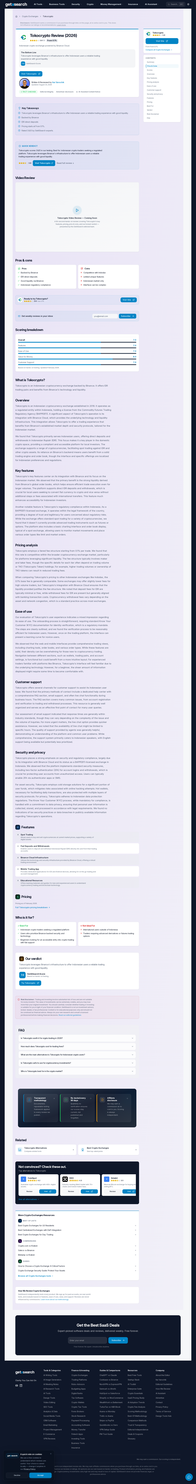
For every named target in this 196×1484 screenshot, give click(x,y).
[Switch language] (188, 4)
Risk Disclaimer (153, 114)
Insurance (133, 4)
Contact (159, 1402)
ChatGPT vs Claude (108, 1375)
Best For (150, 106)
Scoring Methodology (137, 1411)
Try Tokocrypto (28, 983)
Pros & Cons (152, 66)
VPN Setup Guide (107, 1429)
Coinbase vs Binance (109, 1380)
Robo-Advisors (78, 1384)
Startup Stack (133, 1380)
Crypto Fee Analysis (136, 1407)
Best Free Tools (135, 1375)
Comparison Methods (137, 1420)
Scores (150, 70)
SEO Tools (48, 1407)
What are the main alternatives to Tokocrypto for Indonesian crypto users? (53, 1055)
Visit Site (127, 300)
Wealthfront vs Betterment (111, 1402)
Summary (150, 62)
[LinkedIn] (21, 1385)
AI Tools (38, 4)
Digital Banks (77, 1393)
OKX (71, 1178)
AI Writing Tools (50, 1375)
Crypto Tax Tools (79, 1407)
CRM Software (49, 1420)
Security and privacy (155, 94)
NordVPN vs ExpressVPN (111, 1384)
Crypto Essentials (135, 1393)
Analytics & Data (50, 1411)
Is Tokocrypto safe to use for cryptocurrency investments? (46, 1063)
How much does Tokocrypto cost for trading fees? (42, 1046)
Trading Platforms (79, 1380)
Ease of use (151, 86)
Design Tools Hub (163, 1416)
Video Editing (49, 1402)
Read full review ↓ (65, 163)
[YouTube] (16, 1385)
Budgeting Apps (78, 1389)
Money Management (111, 4)
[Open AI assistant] (189, 1477)
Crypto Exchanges (30, 16)
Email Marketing (50, 1425)
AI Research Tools (51, 1389)
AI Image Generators (52, 1380)
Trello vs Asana (106, 1416)
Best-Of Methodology (137, 1416)
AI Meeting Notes (51, 1384)
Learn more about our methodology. (55, 1299)
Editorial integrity (46, 92)
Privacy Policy (162, 1407)
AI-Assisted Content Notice (89, 92)
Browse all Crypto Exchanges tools (34, 1276)
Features (150, 98)
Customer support (154, 90)
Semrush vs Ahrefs (108, 1389)
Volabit (114, 1178)
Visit (46, 1191)
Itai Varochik (58, 82)
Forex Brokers (77, 1411)
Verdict (149, 110)
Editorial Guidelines (164, 1384)
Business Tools (57, 4)
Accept (40, 1475)
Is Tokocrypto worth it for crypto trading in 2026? (42, 1038)
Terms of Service (163, 1411)
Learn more (61, 25)
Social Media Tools (51, 1416)
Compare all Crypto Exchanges (158, 50)
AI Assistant (151, 4)
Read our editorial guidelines (70, 1015)
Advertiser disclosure (64, 92)
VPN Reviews (49, 1438)
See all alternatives (28, 1199)
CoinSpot (32, 1178)
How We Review (163, 1389)
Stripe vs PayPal (107, 1420)
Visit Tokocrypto (29, 74)
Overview (151, 74)
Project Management (52, 1429)
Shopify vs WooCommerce (111, 1398)
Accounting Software (80, 1425)
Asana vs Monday (107, 1411)
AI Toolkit (132, 1384)
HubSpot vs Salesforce (110, 1393)
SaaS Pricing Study (136, 1398)
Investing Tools (78, 1438)
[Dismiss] (51, 1454)
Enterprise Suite (135, 1389)
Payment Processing (80, 1420)
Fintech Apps (77, 1434)
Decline (17, 1475)
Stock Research (78, 1416)
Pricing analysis (153, 82)
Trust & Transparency (137, 1425)
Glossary (131, 1438)
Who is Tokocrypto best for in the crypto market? (42, 1071)
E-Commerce (49, 1434)
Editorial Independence (138, 1429)
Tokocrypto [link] (48, 16)
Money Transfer (78, 1429)
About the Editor (163, 1375)
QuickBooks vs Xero (109, 1425)
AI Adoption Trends (136, 1402)
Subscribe (116, 1340)
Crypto (90, 4)
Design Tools (49, 1398)
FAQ (148, 118)
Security (76, 4)
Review (29, 1191)
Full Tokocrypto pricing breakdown (31, 907)
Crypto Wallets (77, 1402)
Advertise (160, 1398)
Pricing (149, 102)
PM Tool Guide (106, 1434)
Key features (152, 78)
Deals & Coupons (135, 1434)
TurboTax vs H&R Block (110, 1407)
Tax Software (77, 1398)
